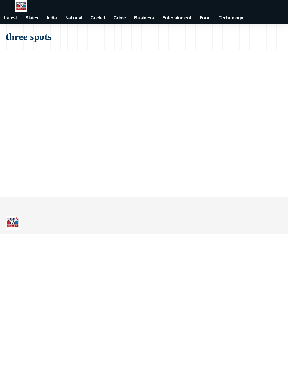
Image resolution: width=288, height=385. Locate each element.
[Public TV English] (21, 6)
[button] (10, 6)
